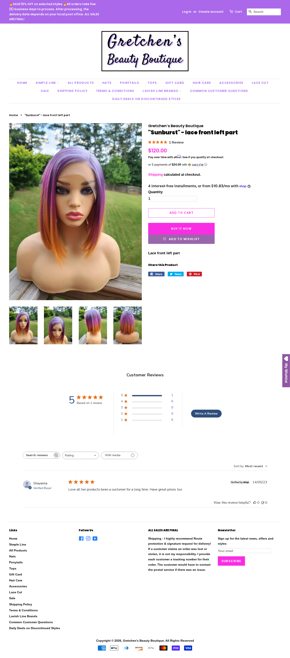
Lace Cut (260, 83)
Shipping (155, 174)
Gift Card (174, 83)
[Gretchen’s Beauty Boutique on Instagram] (88, 539)
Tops (152, 83)
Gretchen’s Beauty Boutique (143, 640)
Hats (107, 83)
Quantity (155, 192)
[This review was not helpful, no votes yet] (262, 502)
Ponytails (129, 83)
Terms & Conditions (115, 91)
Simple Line (46, 83)
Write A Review (206, 414)
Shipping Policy (72, 91)
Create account (211, 12)
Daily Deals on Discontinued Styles (146, 99)
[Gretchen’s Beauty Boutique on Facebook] (81, 539)
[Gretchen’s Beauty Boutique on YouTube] (95, 539)
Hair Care (202, 83)
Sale (45, 91)
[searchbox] (37, 455)
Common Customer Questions (219, 91)
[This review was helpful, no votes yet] (254, 502)
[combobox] (80, 455)
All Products (81, 83)
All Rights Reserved (179, 640)
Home (22, 83)
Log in (186, 12)
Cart (238, 12)
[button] (214, 165)
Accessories (231, 83)
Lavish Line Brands (161, 91)
